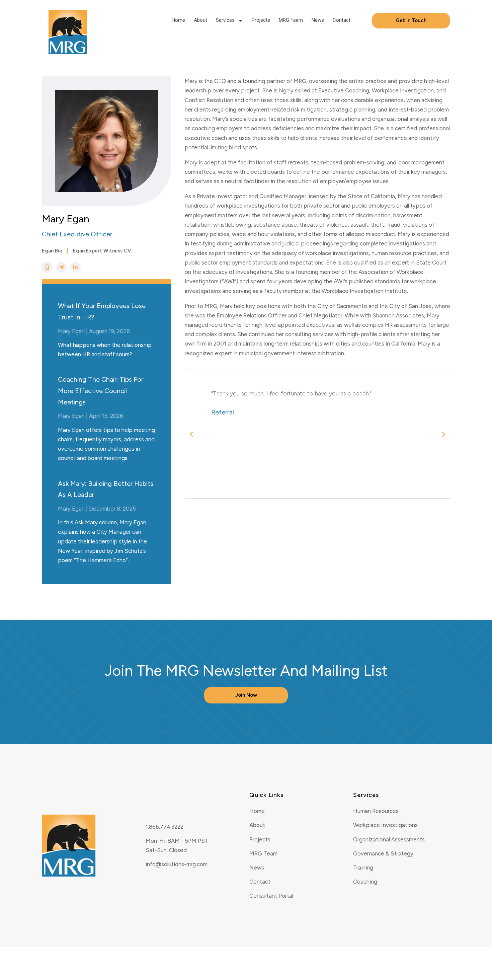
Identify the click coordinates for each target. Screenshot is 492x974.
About (200, 20)
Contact (341, 20)
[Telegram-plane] (61, 267)
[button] (191, 434)
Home (178, 20)
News (318, 20)
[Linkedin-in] (75, 267)
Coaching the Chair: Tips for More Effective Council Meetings (100, 390)
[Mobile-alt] (47, 267)
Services (225, 20)
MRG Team (291, 20)
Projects (261, 20)
